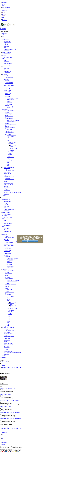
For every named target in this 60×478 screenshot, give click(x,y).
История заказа (4, 14)
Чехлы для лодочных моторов (8, 57)
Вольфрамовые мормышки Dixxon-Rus (12, 279)
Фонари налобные (6, 194)
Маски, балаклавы (7, 72)
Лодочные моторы (4, 55)
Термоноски (5, 70)
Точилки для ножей (6, 59)
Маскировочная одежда (7, 67)
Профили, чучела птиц (8, 104)
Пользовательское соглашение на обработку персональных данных (11, 8)
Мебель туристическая (7, 180)
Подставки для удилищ (8, 131)
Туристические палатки (7, 190)
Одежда (3, 66)
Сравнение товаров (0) (3, 387)
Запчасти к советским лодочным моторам (8, 51)
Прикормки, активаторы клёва (9, 132)
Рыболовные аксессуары (8, 133)
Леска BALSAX (10, 152)
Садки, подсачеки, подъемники (9, 160)
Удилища (8, 165)
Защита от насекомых (7, 172)
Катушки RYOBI (9, 129)
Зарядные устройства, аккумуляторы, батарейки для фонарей (12, 192)
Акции (3, 438)
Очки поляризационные (7, 168)
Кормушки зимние (7, 117)
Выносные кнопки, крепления (8, 191)
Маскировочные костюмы (7, 42)
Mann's (9, 158)
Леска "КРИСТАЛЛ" (11, 150)
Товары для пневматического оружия (9, 85)
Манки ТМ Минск (9, 102)
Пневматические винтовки (9, 82)
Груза (7, 298)
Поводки (8, 155)
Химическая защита (6, 50)
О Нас (3, 366)
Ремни (4, 69)
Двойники (11, 144)
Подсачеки (8, 320)
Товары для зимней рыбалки (8, 111)
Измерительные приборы (7, 41)
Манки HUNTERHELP (10, 100)
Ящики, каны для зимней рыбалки (10, 127)
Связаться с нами (4, 10)
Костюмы (6, 44)
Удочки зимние (7, 126)
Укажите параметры (3, 357)
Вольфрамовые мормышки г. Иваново (12, 121)
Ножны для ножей (6, 61)
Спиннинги (8, 164)
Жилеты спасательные (7, 213)
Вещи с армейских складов (6, 39)
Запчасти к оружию (6, 75)
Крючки (8, 140)
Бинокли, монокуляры (7, 91)
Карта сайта (3, 369)
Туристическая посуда (7, 187)
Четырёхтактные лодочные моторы (8, 56)
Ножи (3, 58)
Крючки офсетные (12, 141)
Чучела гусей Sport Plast (10, 106)
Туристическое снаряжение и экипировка (8, 167)
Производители (4, 12)
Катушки (6, 128)
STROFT (9, 149)
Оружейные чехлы (6, 80)
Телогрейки (6, 205)
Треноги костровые (6, 186)
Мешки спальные (6, 181)
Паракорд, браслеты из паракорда (8, 184)
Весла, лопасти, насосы (7, 53)
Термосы (6, 189)
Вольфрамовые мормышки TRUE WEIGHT (13, 120)
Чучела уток (7, 105)
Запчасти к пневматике (8, 246)
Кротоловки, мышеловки (7, 90)
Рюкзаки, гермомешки (7, 185)
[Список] (0, 386)
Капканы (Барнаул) (8, 93)
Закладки (3, 443)
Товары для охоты (4, 89)
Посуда (5, 47)
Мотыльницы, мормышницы (9, 122)
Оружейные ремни (6, 79)
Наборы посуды (7, 188)
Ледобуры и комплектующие (9, 118)
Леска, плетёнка (9, 147)
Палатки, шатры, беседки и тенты (8, 183)
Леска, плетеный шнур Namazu (12, 148)
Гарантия (3, 365)
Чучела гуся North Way (10, 107)
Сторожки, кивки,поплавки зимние (10, 125)
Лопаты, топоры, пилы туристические (9, 176)
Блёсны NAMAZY (11, 136)
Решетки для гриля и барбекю (9, 179)
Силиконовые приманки (10, 157)
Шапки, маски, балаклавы (7, 71)
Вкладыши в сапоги (6, 62)
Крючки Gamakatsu (11, 143)
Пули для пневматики (8, 88)
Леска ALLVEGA (10, 151)
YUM (9, 159)
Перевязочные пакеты (7, 46)
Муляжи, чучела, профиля (7, 103)
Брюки (6, 43)
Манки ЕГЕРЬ (9, 101)
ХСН (10, 361)
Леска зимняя (7, 112)
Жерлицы (6, 115)
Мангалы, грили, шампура (7, 177)
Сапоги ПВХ (5, 224)
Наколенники (7, 123)
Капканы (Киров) (7, 94)
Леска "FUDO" (10, 309)
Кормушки (8, 139)
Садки (8, 162)
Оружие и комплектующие (5, 74)
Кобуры (5, 78)
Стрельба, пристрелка (7, 268)
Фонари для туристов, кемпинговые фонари (10, 353)
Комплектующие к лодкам (7, 54)
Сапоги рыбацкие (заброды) (7, 65)
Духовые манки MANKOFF (11, 99)
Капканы (5, 92)
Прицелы (6, 76)
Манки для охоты (6, 95)
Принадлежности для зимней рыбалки (10, 124)
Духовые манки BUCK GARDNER (12, 257)
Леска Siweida (10, 154)
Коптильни (5, 175)
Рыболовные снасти (8, 134)
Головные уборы (6, 40)
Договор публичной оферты (6, 7)
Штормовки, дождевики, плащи (8, 73)
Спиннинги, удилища (8, 163)
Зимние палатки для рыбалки (9, 116)
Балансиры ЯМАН (9, 114)
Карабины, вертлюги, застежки (11, 135)
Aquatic (2, 361)
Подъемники (8, 161)
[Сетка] (1, 386)
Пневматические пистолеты (9, 83)
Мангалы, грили (7, 178)
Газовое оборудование (7, 169)
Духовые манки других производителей (12, 98)
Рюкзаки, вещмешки (6, 48)
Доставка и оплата (4, 368)
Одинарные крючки (13, 142)
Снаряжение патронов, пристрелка (8, 84)
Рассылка (3, 15)
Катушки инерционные (10, 290)
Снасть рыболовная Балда (8, 113)
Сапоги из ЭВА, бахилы (7, 64)
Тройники (11, 146)
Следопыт (6, 361)
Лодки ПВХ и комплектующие (6, 52)
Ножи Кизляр (5, 60)
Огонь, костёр (5, 342)
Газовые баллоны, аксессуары (9, 170)
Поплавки (8, 156)
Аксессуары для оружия (7, 235)
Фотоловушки (4, 195)
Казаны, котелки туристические (8, 173)
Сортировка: (2, 383)
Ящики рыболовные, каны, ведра (10, 166)
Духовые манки (7, 96)
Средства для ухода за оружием (9, 77)
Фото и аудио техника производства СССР (10, 49)
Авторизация (5, 21)
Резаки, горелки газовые (8, 331)
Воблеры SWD (10, 138)
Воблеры (8, 137)
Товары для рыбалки (5, 109)
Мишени (6, 87)
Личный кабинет (4, 442)
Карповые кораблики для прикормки (9, 110)
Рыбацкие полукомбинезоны (8, 63)
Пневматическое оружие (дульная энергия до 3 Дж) (11, 81)
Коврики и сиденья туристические (8, 174)
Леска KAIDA (10, 153)
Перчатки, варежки (6, 68)
